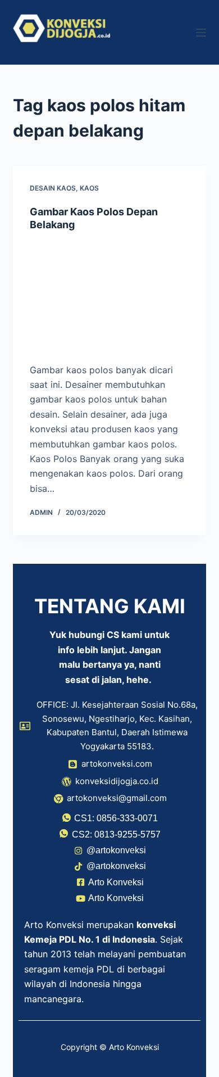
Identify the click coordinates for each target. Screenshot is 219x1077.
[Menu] (201, 33)
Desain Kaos (53, 188)
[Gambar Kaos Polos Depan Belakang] (109, 297)
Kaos (89, 188)
